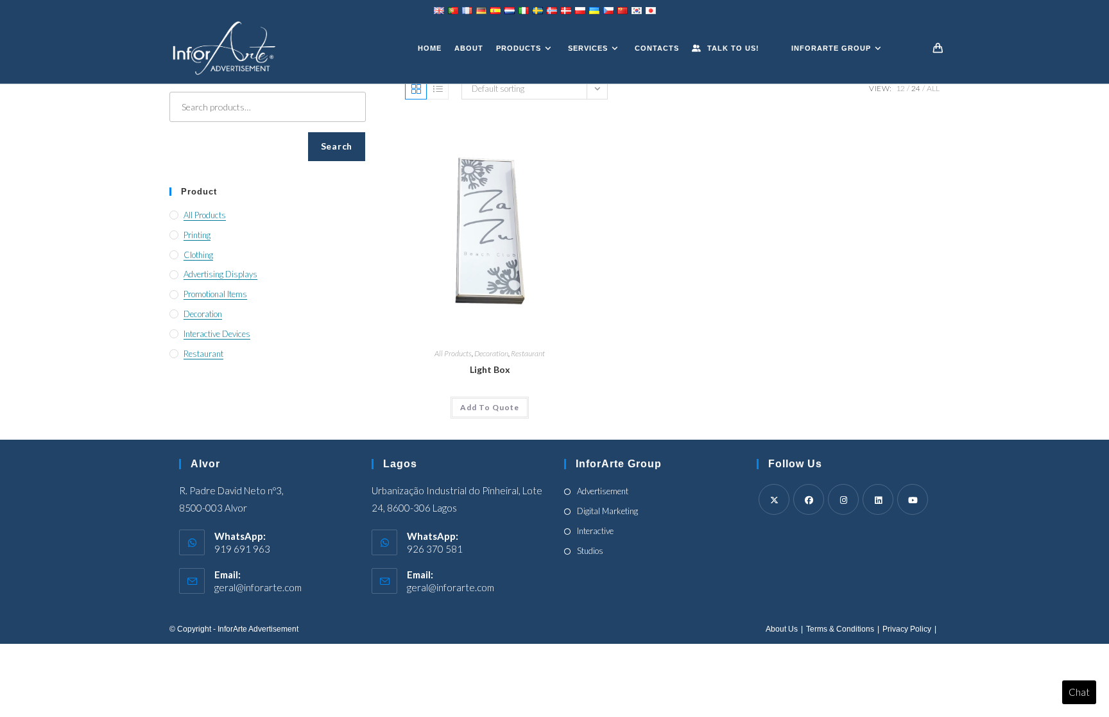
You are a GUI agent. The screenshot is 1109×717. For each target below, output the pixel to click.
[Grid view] (416, 88)
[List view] (438, 88)
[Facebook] (808, 499)
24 (915, 88)
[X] (774, 499)
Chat (1079, 692)
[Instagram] (843, 499)
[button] (490, 408)
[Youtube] (912, 499)
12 (900, 88)
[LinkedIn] (878, 499)
